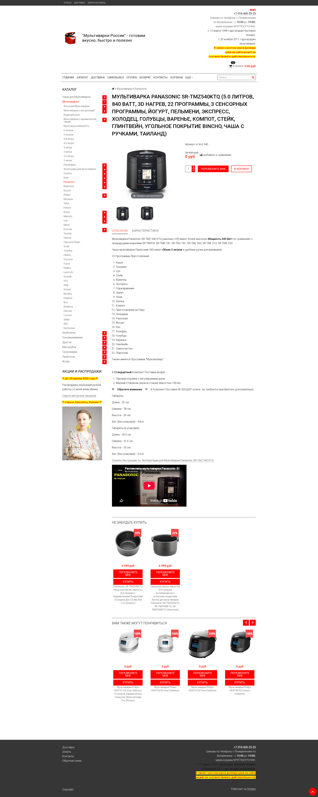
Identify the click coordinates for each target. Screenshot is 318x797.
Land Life (68, 272)
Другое (67, 342)
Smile (66, 246)
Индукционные (72, 114)
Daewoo (68, 298)
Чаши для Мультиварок (76, 96)
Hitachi (67, 255)
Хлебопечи (69, 332)
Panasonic (69, 182)
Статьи (67, 2)
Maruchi (68, 216)
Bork (66, 177)
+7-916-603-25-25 (245, 13)
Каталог (82, 77)
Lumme (68, 315)
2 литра (68, 160)
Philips (67, 195)
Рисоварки (70, 164)
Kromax (68, 229)
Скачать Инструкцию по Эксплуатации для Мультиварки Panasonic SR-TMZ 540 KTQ (162, 460)
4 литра (68, 147)
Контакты (160, 77)
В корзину (241, 169)
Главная (68, 77)
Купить (128, 581)
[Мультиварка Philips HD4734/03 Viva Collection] (165, 644)
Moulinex (68, 199)
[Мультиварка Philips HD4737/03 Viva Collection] (202, 644)
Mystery (68, 293)
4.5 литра (69, 143)
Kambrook (69, 328)
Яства (65, 361)
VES (66, 281)
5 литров (68, 134)
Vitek (66, 285)
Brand (67, 212)
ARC (66, 324)
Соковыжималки (72, 337)
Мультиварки (70, 101)
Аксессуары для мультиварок (80, 169)
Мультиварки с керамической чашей (80, 120)
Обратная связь (97, 2)
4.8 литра (69, 139)
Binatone (68, 306)
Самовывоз (115, 77)
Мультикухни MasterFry (76, 126)
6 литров (68, 130)
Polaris (67, 207)
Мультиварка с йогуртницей (79, 110)
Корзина (176, 77)
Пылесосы (68, 356)
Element (68, 311)
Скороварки (69, 351)
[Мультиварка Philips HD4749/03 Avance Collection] (239, 644)
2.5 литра (69, 156)
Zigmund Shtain (72, 242)
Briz (66, 302)
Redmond (69, 186)
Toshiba (68, 250)
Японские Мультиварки (76, 106)
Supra (67, 263)
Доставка (79, 2)
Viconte (68, 233)
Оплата (132, 77)
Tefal (66, 203)
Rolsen (67, 289)
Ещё (188, 77)
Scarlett (68, 276)
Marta (67, 225)
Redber (67, 268)
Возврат (145, 77)
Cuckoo (68, 173)
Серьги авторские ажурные (79, 395)
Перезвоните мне (213, 169)
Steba (67, 319)
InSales (251, 789)
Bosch (67, 190)
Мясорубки (69, 347)
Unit (66, 220)
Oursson (68, 259)
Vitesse (67, 238)
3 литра (68, 152)
